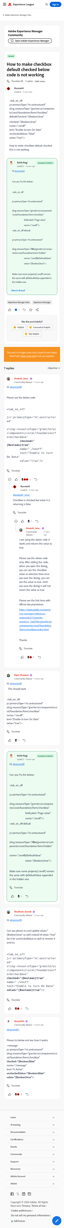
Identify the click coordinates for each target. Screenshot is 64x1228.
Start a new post (28, 356)
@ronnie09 (20, 171)
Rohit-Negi (22, 162)
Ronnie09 (19, 88)
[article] (32, 429)
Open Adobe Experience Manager (32, 40)
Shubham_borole (23, 911)
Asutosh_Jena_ (21, 378)
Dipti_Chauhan (21, 675)
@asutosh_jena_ (22, 494)
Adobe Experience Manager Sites (18, 15)
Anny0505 (19, 1021)
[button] (17, 81)
